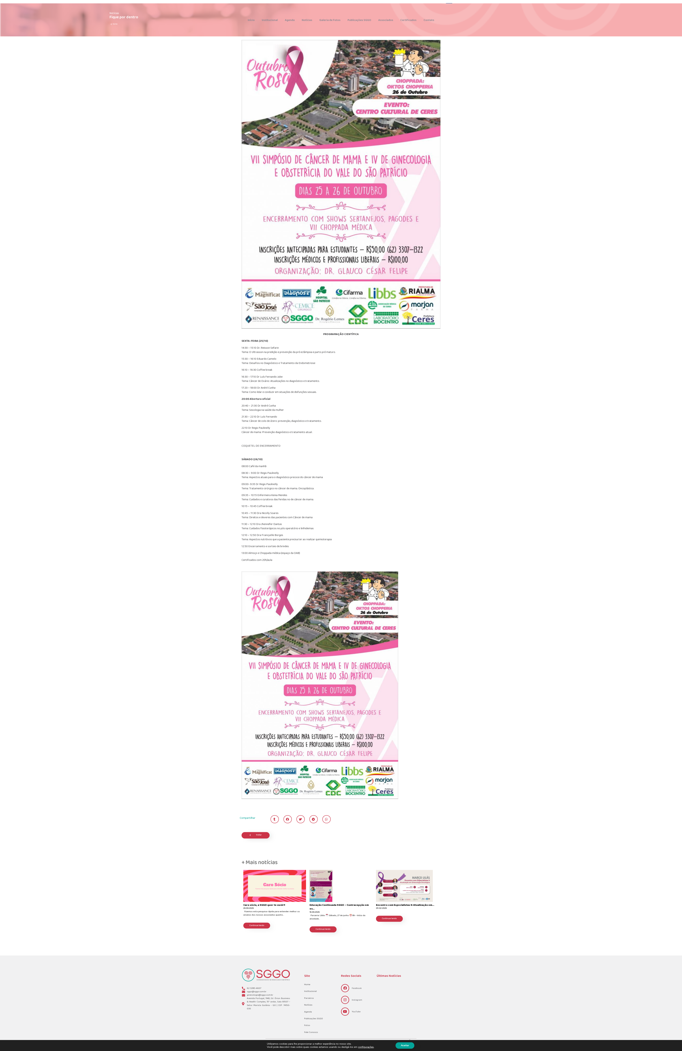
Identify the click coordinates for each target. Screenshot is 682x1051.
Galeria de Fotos (329, 20)
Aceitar (405, 1045)
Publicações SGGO (359, 20)
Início (251, 20)
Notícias (307, 20)
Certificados (408, 20)
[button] (274, 819)
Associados (385, 20)
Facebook (357, 988)
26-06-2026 (248, 908)
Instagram (357, 1000)
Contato (429, 20)
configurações (366, 1047)
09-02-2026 (381, 908)
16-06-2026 (315, 912)
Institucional (270, 20)
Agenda (290, 20)
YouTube (356, 1012)
